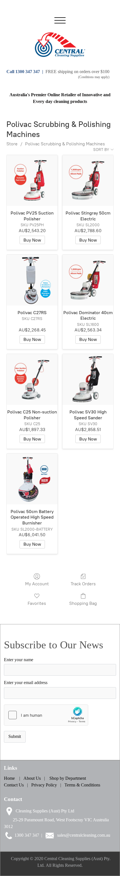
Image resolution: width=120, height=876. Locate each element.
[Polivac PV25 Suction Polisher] (32, 180)
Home (9, 778)
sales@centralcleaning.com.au (83, 835)
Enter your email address (25, 682)
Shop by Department (67, 778)
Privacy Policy (44, 785)
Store (12, 143)
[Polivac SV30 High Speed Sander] (88, 379)
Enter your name (18, 659)
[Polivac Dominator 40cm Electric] (88, 280)
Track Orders (83, 583)
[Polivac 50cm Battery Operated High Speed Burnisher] (32, 479)
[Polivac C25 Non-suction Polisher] (32, 379)
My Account (37, 583)
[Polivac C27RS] (32, 280)
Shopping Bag (83, 603)
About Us (32, 778)
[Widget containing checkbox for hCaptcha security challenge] (46, 715)
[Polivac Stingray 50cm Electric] (88, 180)
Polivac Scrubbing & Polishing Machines (65, 143)
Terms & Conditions (82, 785)
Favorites (37, 603)
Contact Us (14, 785)
